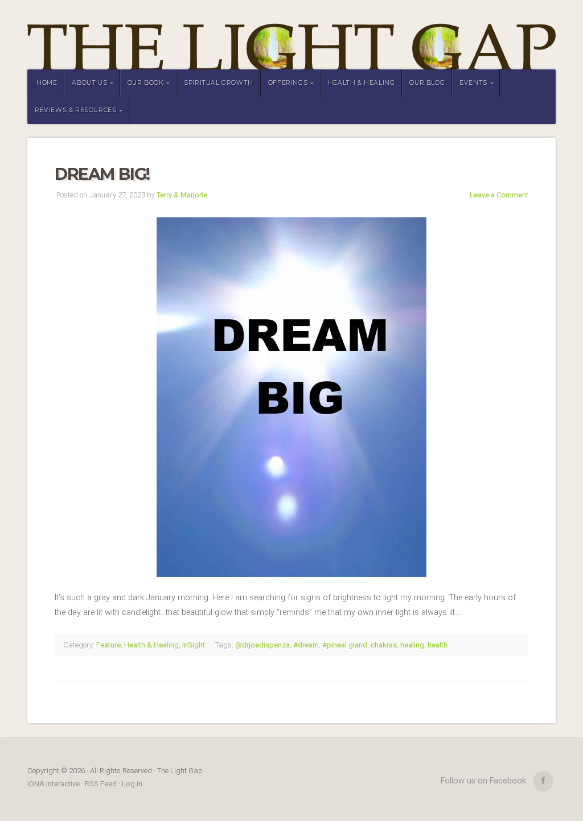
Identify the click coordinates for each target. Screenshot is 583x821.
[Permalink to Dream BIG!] (291, 397)
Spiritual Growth (218, 82)
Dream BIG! (102, 174)
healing (412, 645)
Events (473, 82)
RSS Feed (101, 783)
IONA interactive (54, 783)
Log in (132, 783)
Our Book (146, 82)
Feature (108, 645)
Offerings (287, 82)
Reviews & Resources (75, 110)
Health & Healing (361, 82)
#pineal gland (344, 645)
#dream (306, 645)
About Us (89, 82)
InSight (193, 645)
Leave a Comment (499, 195)
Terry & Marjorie (182, 195)
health (437, 645)
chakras (384, 645)
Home (46, 82)
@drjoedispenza (262, 645)
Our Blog (427, 82)
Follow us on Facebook (483, 781)
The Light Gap (291, 34)
